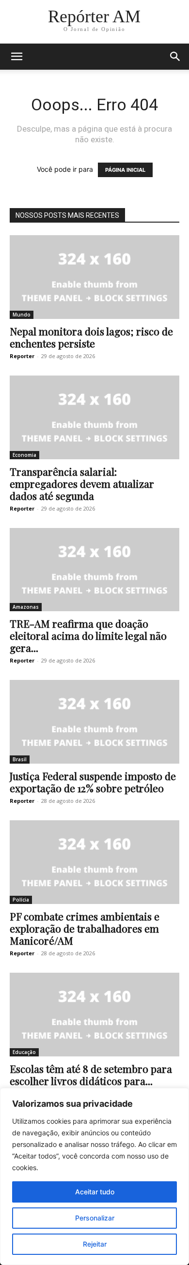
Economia (24, 455)
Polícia (21, 899)
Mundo (22, 314)
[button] (16, 57)
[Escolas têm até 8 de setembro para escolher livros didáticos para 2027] (94, 1014)
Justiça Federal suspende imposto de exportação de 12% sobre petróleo (93, 782)
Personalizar (94, 1218)
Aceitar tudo (94, 1192)
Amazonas (26, 606)
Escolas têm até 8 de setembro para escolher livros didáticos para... (91, 1074)
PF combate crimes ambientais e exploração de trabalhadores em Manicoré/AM (84, 928)
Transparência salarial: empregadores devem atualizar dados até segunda (82, 483)
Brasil (20, 759)
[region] (94, 1176)
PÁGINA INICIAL (125, 169)
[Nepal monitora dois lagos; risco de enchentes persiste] (94, 277)
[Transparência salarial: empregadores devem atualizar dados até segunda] (94, 417)
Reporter (22, 356)
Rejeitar (95, 1244)
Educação (24, 1052)
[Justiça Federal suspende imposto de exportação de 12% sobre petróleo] (94, 722)
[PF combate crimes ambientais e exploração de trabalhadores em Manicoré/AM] (94, 862)
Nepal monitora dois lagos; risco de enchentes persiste (91, 337)
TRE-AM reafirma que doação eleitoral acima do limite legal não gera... (88, 635)
